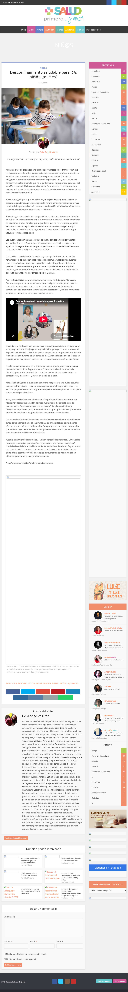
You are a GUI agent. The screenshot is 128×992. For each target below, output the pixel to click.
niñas (63, 683)
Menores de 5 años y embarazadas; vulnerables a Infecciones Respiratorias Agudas (71, 892)
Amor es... (108, 686)
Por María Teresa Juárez (98, 621)
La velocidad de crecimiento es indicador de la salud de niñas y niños (71, 876)
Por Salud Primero (68, 863)
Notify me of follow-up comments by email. (26, 954)
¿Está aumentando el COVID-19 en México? (29, 874)
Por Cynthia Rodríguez (98, 709)
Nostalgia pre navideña (112, 704)
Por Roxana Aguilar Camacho (98, 665)
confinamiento (44, 683)
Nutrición (49, 29)
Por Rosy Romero (98, 723)
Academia (69, 29)
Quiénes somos (93, 29)
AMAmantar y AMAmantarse (113, 660)
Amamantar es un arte (112, 689)
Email (33, 941)
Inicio (23, 29)
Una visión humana (112, 643)
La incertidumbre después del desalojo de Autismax (113, 734)
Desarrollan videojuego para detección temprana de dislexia (30, 891)
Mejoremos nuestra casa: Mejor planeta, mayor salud (113, 646)
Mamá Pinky (109, 716)
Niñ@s (40, 29)
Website (60, 941)
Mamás (80, 29)
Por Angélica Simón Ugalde (98, 680)
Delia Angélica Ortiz (49, 152)
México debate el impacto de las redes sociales (71, 859)
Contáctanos (120, 981)
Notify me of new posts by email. (21, 959)
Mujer (31, 29)
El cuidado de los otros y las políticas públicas (113, 617)
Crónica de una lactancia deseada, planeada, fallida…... (114, 676)
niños (56, 683)
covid (32, 683)
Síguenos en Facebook (108, 867)
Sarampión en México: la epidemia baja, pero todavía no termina (30, 860)
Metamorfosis (110, 701)
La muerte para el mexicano (114, 631)
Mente (60, 29)
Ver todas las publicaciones (16, 838)
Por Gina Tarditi (98, 636)
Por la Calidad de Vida (113, 628)
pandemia (73, 683)
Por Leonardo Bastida (98, 650)
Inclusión (108, 730)
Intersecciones (110, 614)
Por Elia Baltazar (26, 865)
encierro (23, 683)
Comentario (9, 916)
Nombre (9, 941)
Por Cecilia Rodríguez (98, 738)
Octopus (22, 982)
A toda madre (110, 672)
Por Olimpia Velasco (98, 694)
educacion (12, 683)
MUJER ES (107, 657)
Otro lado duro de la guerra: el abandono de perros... (113, 719)
